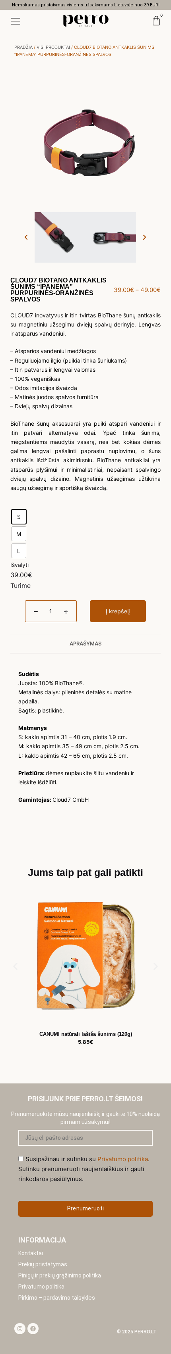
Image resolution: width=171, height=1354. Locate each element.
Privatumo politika (41, 1286)
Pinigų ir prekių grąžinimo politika (59, 1275)
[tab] (85, 643)
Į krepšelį (118, 611)
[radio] (19, 517)
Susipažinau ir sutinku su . (84, 1169)
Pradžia (23, 47)
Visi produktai (53, 47)
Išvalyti (19, 564)
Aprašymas (85, 643)
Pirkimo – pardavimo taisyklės (56, 1297)
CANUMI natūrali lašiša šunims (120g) (85, 1034)
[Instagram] (19, 1328)
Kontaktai (30, 1253)
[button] (26, 237)
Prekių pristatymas (42, 1264)
